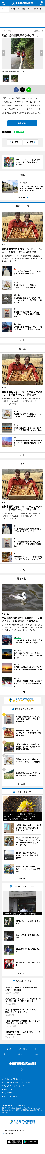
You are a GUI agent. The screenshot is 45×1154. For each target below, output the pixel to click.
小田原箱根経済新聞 (22, 3)
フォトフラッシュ (8, 31)
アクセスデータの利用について (14, 1086)
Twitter (22, 1069)
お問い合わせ (8, 1089)
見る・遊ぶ (21, 9)
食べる (13, 9)
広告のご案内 (8, 1093)
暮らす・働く (38, 9)
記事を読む (23, 123)
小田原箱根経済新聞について (13, 1079)
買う (29, 9)
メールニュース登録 (10, 1096)
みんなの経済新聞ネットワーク (22, 1122)
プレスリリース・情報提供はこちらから (17, 1082)
